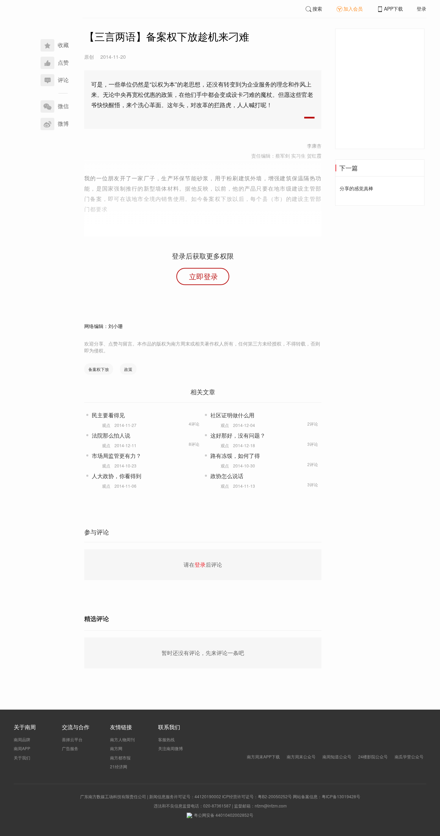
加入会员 (353, 8)
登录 (421, 8)
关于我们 (22, 757)
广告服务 (70, 748)
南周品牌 (22, 739)
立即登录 (203, 276)
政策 (128, 369)
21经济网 (118, 766)
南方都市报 (120, 757)
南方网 (116, 748)
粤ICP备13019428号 (341, 796)
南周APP (22, 748)
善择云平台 (72, 739)
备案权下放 (98, 369)
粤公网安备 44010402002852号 (223, 815)
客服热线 (166, 739)
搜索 (317, 8)
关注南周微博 (170, 748)
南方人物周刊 (122, 739)
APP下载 (393, 8)
